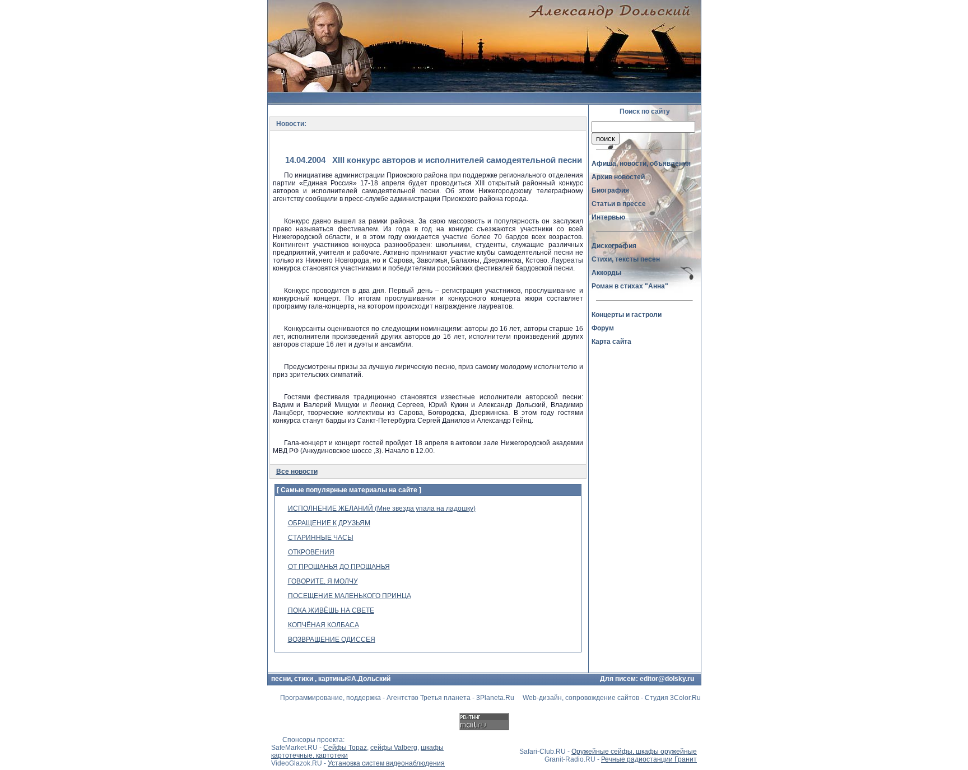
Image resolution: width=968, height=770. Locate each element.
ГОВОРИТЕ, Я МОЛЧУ (323, 581)
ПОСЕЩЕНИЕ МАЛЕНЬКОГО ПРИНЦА (349, 596)
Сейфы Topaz (345, 748)
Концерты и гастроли (627, 315)
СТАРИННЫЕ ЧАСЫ (320, 538)
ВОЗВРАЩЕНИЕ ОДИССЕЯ (331, 639)
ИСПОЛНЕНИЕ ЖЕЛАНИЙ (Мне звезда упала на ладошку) (382, 508)
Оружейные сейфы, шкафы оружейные (634, 751)
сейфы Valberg (393, 748)
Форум (603, 328)
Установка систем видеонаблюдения (386, 763)
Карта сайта (611, 342)
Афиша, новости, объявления (641, 163)
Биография (610, 190)
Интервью (608, 217)
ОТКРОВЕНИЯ (311, 552)
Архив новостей (618, 177)
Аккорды (606, 273)
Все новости (297, 471)
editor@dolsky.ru (667, 679)
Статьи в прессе (619, 204)
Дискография (614, 246)
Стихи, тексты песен (626, 259)
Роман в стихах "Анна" (630, 286)
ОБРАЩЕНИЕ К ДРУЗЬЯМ (329, 523)
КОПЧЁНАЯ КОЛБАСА (323, 625)
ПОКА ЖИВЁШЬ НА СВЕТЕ (331, 610)
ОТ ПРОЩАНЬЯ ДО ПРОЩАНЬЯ (339, 567)
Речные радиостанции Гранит (649, 759)
